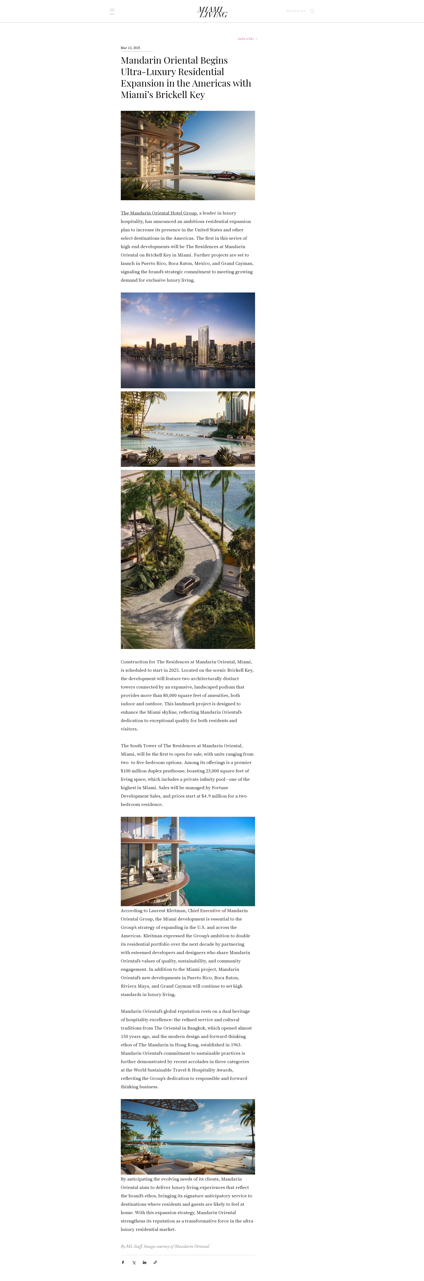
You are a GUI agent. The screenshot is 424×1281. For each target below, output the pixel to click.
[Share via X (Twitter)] (134, 1262)
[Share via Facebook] (123, 1262)
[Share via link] (155, 1262)
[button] (112, 11)
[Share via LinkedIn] (144, 1262)
